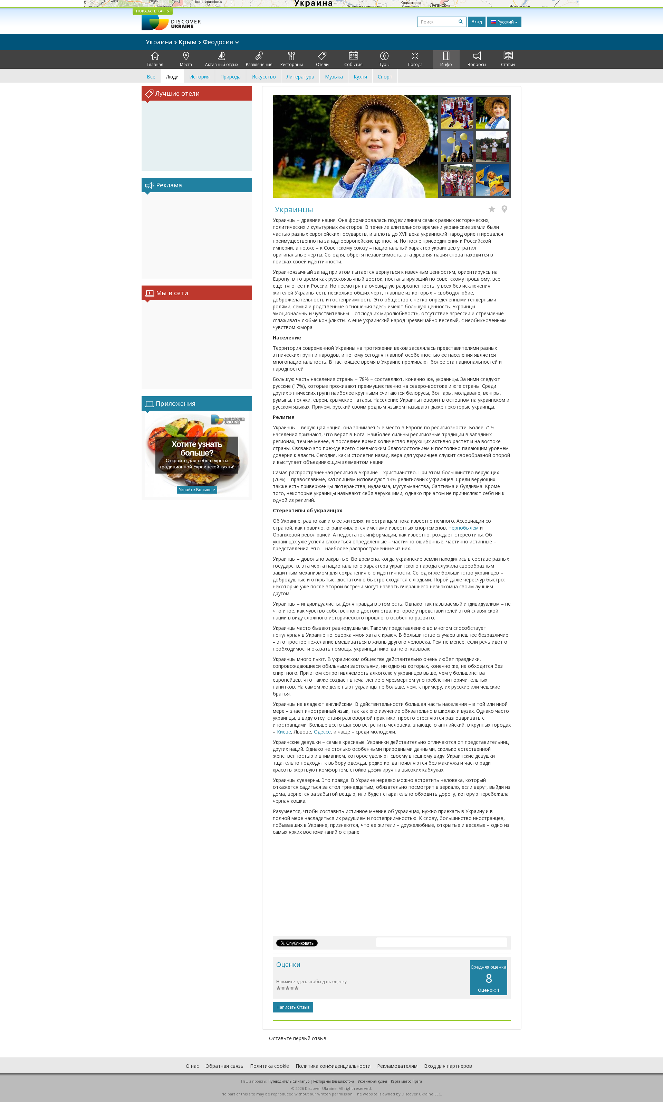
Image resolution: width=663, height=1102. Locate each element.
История (199, 76)
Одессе (322, 731)
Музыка (334, 76)
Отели (322, 64)
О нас (192, 1066)
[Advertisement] (197, 235)
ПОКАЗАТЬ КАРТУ (153, 10)
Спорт (385, 76)
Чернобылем (464, 527)
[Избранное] (493, 210)
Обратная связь (224, 1066)
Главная (155, 64)
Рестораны (291, 64)
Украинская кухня (372, 1081)
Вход (477, 22)
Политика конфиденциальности (333, 1066)
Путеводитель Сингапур (288, 1081)
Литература (300, 76)
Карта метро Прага (406, 1081)
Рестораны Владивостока (333, 1081)
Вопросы (477, 64)
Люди (172, 76)
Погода (415, 64)
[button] (285, 146)
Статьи (508, 64)
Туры (384, 64)
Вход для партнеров (448, 1066)
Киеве (284, 731)
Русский (506, 22)
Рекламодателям (397, 1066)
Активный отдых (221, 64)
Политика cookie (269, 1066)
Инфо (446, 64)
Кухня (360, 76)
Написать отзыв (293, 1007)
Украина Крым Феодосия (190, 42)
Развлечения (259, 64)
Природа (230, 76)
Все (151, 76)
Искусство (263, 76)
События (353, 64)
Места (186, 64)
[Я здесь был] (506, 210)
